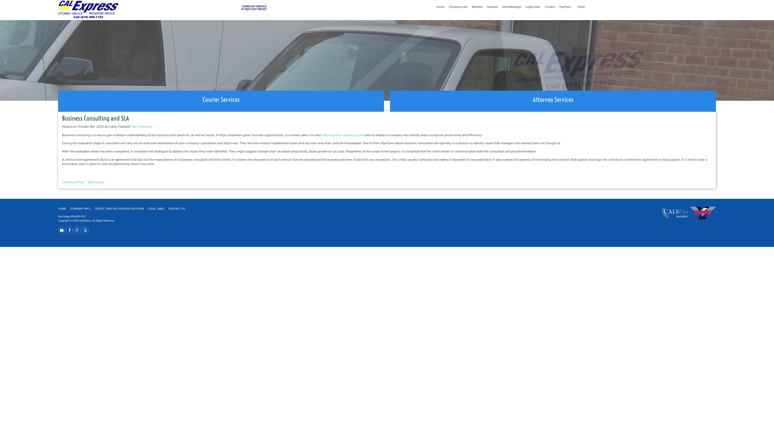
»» (96, 182)
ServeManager (511, 7)
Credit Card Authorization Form (119, 208)
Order (581, 7)
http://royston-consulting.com (342, 135)
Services (492, 7)
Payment (566, 7)
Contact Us (176, 208)
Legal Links (533, 7)
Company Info (458, 7)
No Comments (142, 127)
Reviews (477, 7)
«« (73, 182)
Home (440, 7)
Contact (550, 7)
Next (768, 62)
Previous (6, 62)
